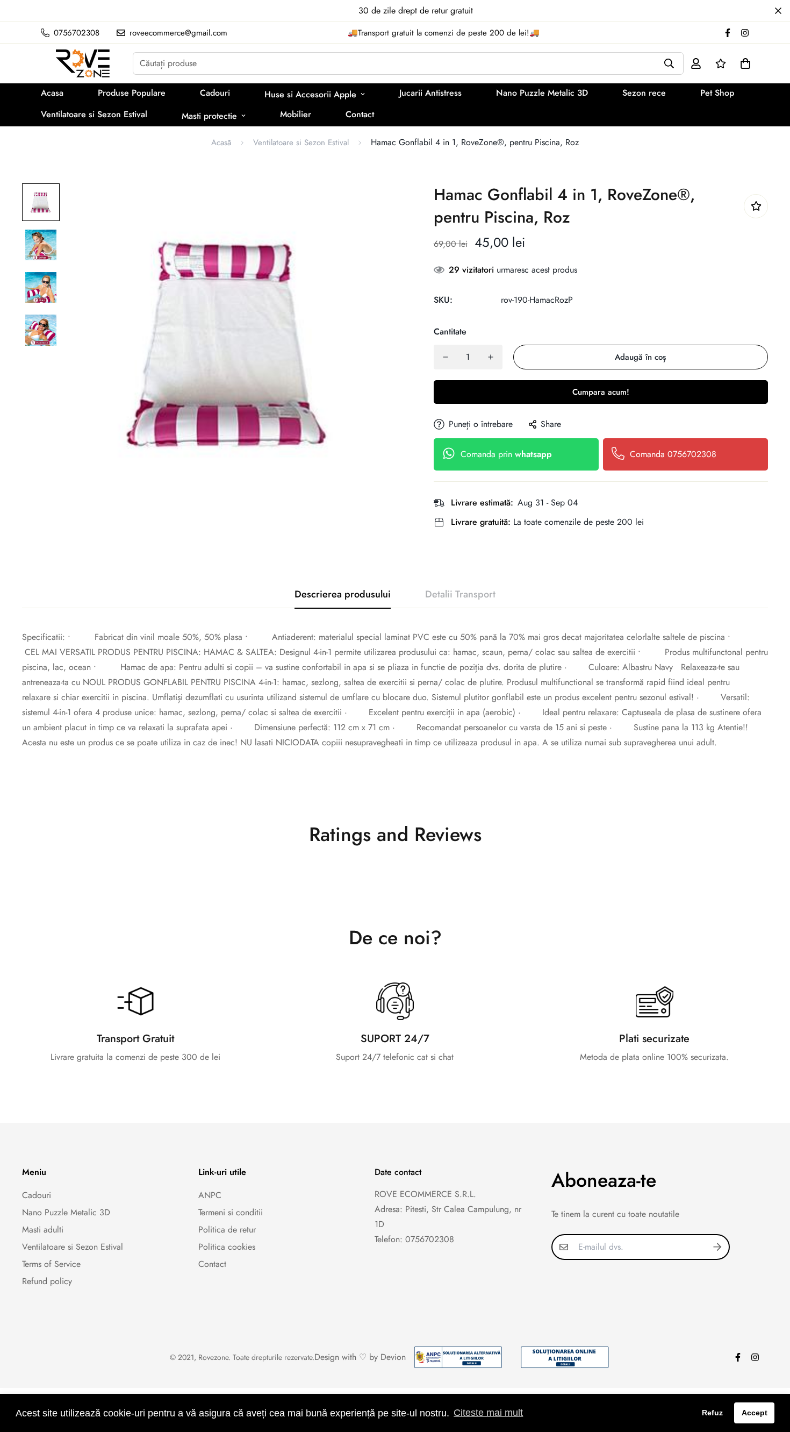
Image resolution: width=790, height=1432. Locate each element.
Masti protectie (209, 116)
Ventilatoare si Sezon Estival (94, 114)
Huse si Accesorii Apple (310, 94)
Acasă (221, 142)
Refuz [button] (712, 1412)
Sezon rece (644, 93)
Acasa (52, 93)
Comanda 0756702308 (673, 454)
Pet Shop (717, 93)
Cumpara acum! (601, 392)
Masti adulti (42, 1229)
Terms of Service (51, 1264)
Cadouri (215, 93)
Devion (393, 1357)
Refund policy (47, 1281)
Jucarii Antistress (430, 93)
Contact (360, 114)
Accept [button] (754, 1412)
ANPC (209, 1195)
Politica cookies (226, 1247)
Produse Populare (132, 93)
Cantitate (450, 331)
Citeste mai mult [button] (488, 1412)
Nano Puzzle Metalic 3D (542, 93)
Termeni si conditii (230, 1212)
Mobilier (295, 114)
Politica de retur (227, 1229)
